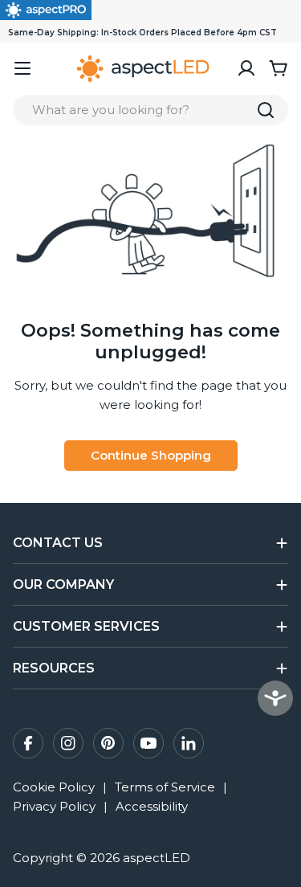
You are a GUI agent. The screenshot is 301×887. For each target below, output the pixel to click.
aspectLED (156, 857)
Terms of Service (165, 787)
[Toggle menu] (22, 68)
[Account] (246, 68)
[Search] (265, 110)
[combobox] (150, 110)
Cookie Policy (54, 787)
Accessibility (152, 806)
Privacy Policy (54, 806)
